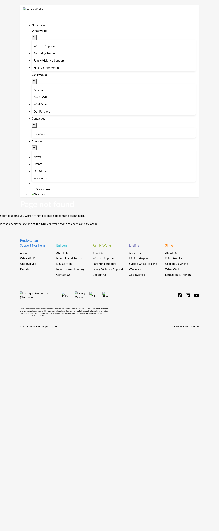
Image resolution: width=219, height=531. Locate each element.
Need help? (39, 25)
